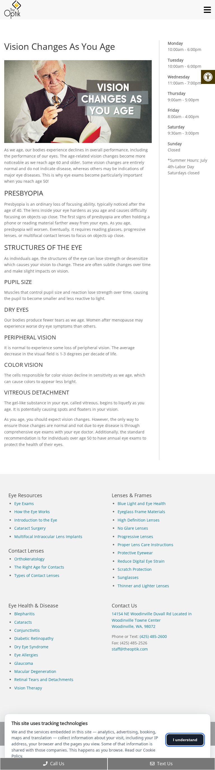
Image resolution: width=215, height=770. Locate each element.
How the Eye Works (32, 511)
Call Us (56, 763)
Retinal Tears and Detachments (43, 679)
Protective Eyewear (135, 552)
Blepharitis (24, 613)
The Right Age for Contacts (39, 567)
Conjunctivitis (27, 630)
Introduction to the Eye (35, 520)
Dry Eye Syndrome (31, 646)
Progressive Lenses (135, 536)
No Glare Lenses (133, 528)
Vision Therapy (28, 688)
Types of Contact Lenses (36, 575)
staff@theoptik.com (130, 649)
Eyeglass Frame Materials (141, 511)
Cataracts (23, 622)
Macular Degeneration (35, 671)
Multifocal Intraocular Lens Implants (48, 536)
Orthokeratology (29, 559)
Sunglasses (128, 577)
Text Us (164, 763)
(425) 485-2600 (153, 636)
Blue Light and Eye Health (142, 503)
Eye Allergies (26, 655)
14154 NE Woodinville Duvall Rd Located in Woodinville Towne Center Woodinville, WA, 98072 (152, 620)
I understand (185, 740)
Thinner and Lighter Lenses (143, 585)
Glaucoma (23, 663)
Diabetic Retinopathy (33, 638)
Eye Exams (24, 503)
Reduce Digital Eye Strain (141, 561)
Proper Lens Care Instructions (145, 544)
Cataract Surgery (30, 528)
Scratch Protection (135, 569)
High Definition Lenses (139, 520)
